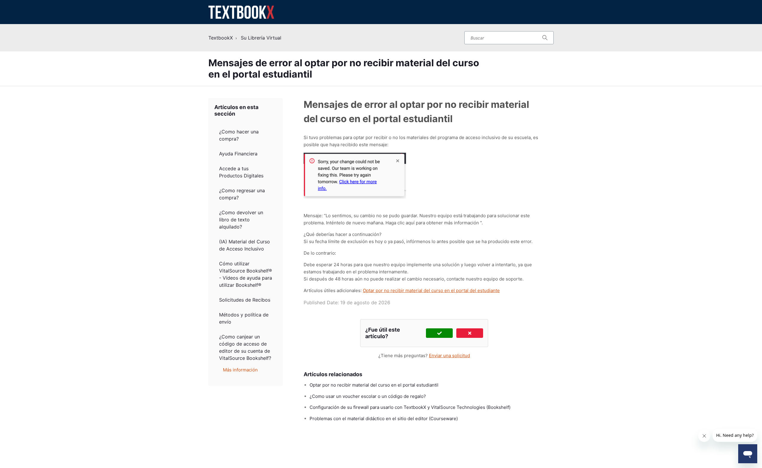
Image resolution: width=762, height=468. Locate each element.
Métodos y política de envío (243, 318)
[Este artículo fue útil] (439, 333)
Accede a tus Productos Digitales (241, 172)
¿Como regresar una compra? (242, 194)
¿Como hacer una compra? (239, 135)
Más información (240, 370)
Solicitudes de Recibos (244, 300)
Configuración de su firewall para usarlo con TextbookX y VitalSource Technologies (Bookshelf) (410, 407)
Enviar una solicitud (449, 355)
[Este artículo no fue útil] (469, 333)
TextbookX (220, 38)
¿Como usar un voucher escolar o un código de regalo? (368, 396)
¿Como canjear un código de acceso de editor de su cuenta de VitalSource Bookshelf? (245, 347)
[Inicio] (241, 12)
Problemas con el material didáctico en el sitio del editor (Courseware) (384, 418)
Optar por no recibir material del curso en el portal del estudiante (431, 290)
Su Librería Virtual (261, 38)
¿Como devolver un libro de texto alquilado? (241, 219)
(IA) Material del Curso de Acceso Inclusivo (244, 245)
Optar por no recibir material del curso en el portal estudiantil (374, 385)
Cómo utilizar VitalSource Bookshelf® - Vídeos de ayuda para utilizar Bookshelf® (245, 274)
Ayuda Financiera (238, 154)
